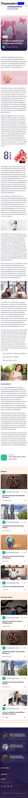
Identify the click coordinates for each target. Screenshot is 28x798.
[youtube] (8, 786)
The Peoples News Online (17, 457)
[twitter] (11, 786)
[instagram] (5, 786)
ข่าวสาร (5, 36)
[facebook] (2, 786)
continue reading (13, 459)
